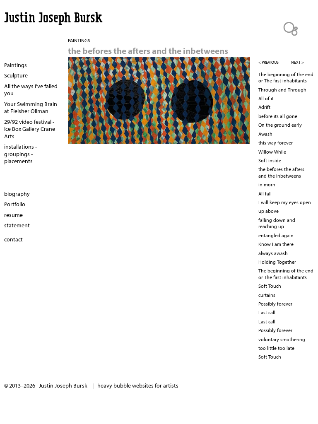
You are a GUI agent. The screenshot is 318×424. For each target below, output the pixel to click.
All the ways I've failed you (31, 89)
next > (297, 62)
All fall (265, 193)
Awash (265, 134)
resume (13, 215)
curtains (266, 295)
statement (17, 225)
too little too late (276, 348)
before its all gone (277, 116)
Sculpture (16, 75)
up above (268, 211)
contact (13, 239)
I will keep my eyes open (284, 202)
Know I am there (276, 244)
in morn (266, 184)
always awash (273, 253)
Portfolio (14, 204)
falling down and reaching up (276, 223)
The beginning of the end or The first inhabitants (285, 77)
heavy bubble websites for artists (137, 385)
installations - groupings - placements (20, 154)
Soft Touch (269, 286)
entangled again (276, 235)
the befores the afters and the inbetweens (281, 172)
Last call (266, 312)
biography (17, 194)
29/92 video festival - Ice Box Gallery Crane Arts (29, 129)
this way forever (275, 143)
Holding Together (277, 262)
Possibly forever (275, 304)
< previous (268, 62)
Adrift (264, 107)
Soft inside (269, 160)
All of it (266, 98)
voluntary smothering (281, 339)
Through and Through (282, 90)
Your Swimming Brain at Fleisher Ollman (30, 107)
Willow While (272, 152)
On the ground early (280, 125)
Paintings (15, 65)
